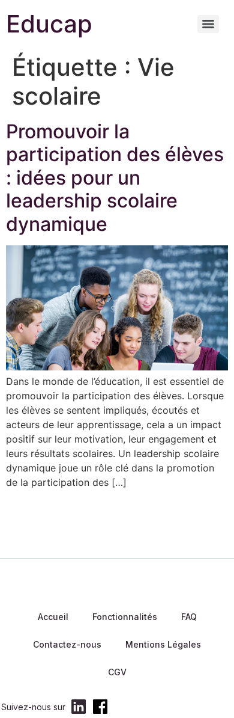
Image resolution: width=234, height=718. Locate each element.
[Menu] (208, 24)
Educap (49, 23)
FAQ (189, 617)
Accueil (53, 617)
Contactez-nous (67, 644)
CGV (117, 672)
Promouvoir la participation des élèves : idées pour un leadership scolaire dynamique (115, 178)
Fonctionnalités (124, 617)
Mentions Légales (163, 644)
